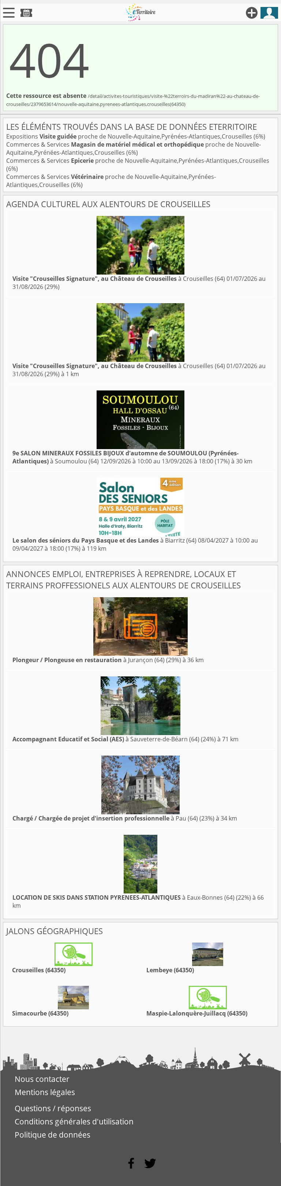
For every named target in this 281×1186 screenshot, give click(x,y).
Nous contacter (42, 1079)
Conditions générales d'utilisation (74, 1121)
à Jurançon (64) (88, 660)
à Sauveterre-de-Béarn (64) (105, 739)
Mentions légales (45, 1092)
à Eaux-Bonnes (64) (123, 897)
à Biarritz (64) (104, 540)
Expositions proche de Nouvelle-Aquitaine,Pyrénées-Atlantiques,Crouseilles (130, 136)
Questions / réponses (53, 1108)
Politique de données (52, 1135)
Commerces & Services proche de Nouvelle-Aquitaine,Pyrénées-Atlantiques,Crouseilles (137, 161)
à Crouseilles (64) (118, 279)
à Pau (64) (105, 818)
